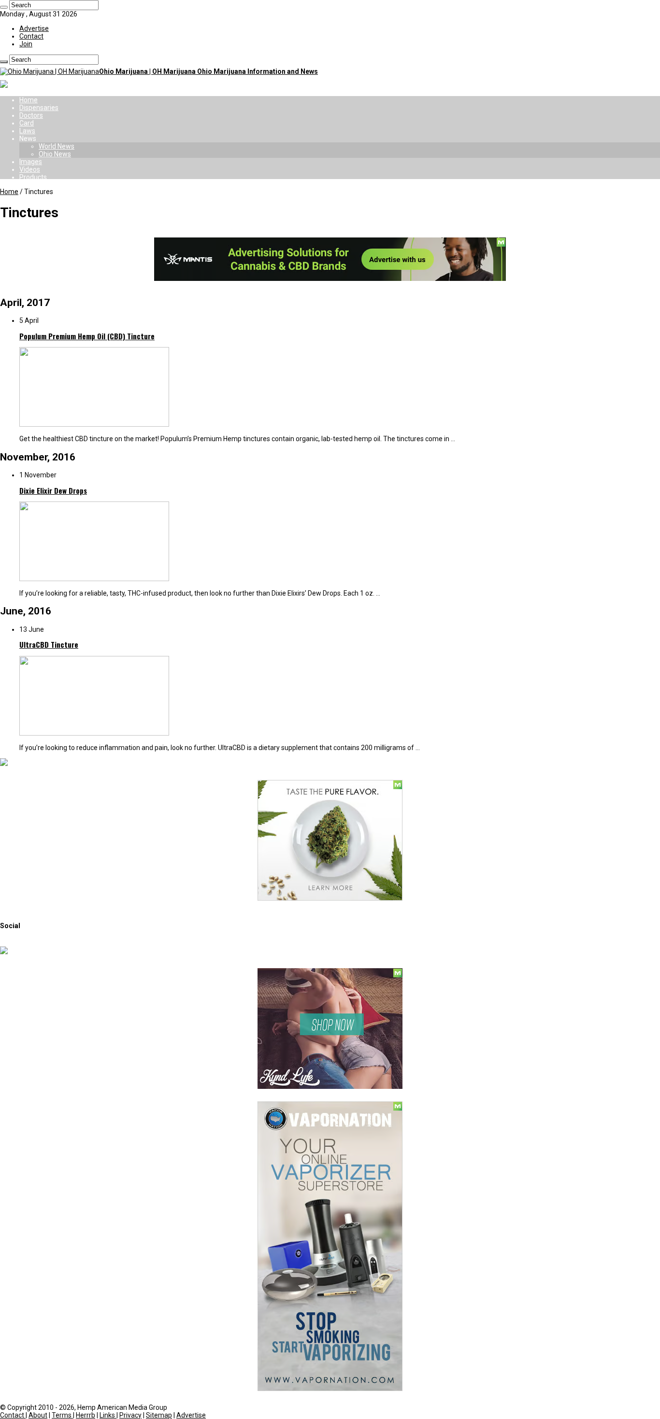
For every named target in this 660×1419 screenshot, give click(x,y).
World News (56, 146)
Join (25, 44)
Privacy (130, 1415)
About (38, 1415)
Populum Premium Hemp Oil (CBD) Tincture (87, 336)
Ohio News (55, 154)
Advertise (34, 28)
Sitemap (159, 1415)
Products (33, 177)
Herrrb (85, 1415)
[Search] (4, 7)
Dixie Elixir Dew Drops (53, 490)
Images (30, 162)
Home (28, 100)
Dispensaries (38, 107)
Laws (27, 131)
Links (108, 1415)
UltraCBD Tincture (48, 644)
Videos (29, 169)
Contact (31, 36)
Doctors (31, 115)
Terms (62, 1415)
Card (26, 123)
